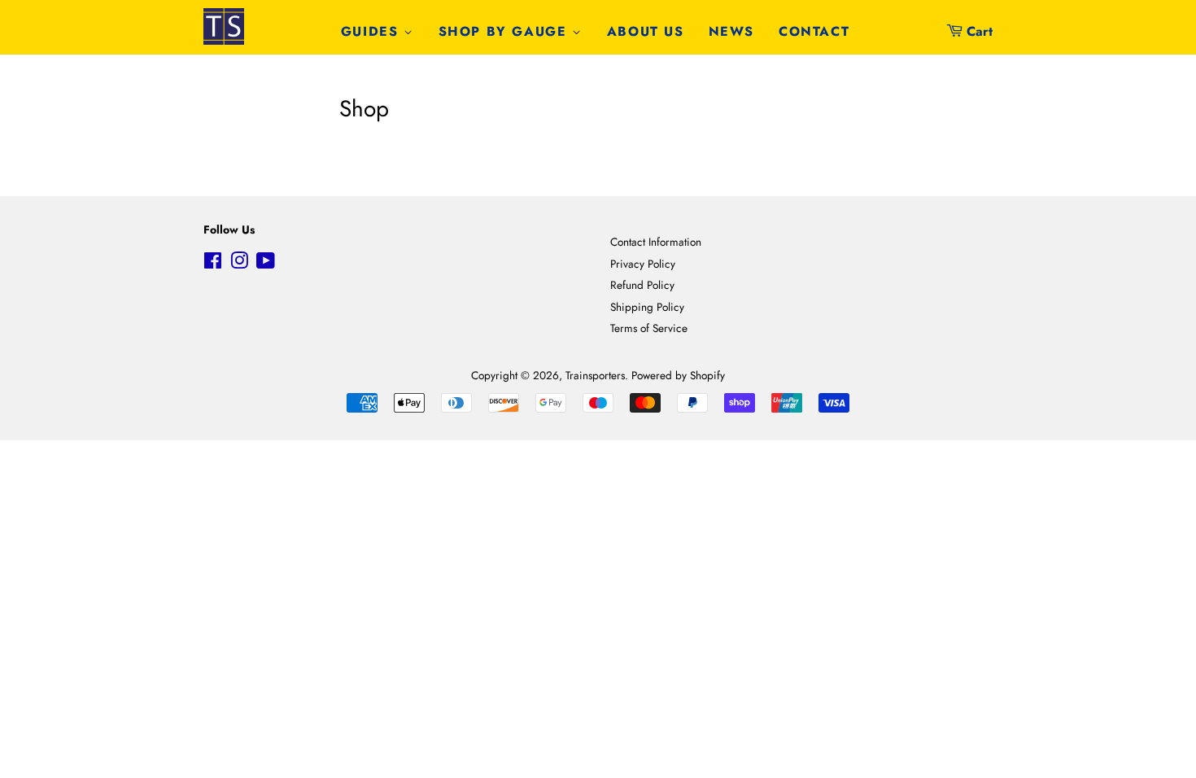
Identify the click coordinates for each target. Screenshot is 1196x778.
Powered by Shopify (678, 375)
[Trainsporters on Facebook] (212, 264)
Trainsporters (595, 375)
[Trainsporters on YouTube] (265, 264)
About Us (645, 31)
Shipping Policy (647, 307)
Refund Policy (642, 285)
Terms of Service (648, 328)
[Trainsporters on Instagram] (239, 264)
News (731, 31)
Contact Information (655, 242)
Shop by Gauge (505, 31)
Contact (814, 31)
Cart (980, 31)
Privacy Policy (642, 264)
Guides (372, 31)
